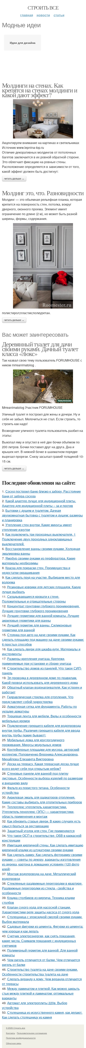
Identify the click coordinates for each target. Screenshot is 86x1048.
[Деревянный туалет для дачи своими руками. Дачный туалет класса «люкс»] (43, 386)
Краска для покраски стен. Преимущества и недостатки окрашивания (36, 570)
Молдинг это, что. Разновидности (42, 192)
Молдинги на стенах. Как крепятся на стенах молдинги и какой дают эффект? (39, 90)
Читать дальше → (14, 178)
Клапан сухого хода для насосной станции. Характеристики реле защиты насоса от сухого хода (40, 909)
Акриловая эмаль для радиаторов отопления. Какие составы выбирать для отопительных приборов (42, 799)
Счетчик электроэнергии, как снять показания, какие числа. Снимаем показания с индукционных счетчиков (39, 941)
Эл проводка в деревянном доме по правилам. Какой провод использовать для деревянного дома (40, 680)
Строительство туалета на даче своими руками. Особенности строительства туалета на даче (40, 971)
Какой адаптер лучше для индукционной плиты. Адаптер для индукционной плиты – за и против (39, 503)
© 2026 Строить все (15, 1027)
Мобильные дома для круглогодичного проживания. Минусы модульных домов (33, 742)
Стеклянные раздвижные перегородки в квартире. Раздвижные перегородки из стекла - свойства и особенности (42, 888)
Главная (26, 15)
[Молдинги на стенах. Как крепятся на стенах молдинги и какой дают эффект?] (43, 118)
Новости (43, 15)
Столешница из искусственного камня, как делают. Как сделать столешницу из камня (42, 1015)
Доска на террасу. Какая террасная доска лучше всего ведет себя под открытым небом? (40, 766)
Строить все (43, 7)
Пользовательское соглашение (32, 1033)
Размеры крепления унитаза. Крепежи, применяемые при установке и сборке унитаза (36, 661)
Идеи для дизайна (22, 43)
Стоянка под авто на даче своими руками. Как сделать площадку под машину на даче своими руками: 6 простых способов (43, 639)
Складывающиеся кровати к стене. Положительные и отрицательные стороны (34, 599)
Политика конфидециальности (21, 1037)
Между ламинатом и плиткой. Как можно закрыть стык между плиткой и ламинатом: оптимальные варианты (41, 993)
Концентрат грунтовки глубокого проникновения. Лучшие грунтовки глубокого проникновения (41, 608)
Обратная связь (13, 1043)
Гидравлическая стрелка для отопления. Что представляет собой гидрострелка (37, 699)
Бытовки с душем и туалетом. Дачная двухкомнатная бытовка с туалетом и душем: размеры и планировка (42, 515)
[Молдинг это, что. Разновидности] (43, 266)
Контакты (10, 1033)
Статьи (59, 15)
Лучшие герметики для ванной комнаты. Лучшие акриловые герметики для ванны (40, 618)
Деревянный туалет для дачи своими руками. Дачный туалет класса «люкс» (40, 349)
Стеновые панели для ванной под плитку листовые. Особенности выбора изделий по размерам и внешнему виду (42, 778)
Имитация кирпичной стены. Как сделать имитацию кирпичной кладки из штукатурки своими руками (42, 847)
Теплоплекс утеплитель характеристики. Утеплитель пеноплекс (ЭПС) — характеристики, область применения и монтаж (38, 812)
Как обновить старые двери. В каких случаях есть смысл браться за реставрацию (41, 823)
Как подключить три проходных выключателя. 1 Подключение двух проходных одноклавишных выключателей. (39, 539)
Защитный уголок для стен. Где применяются (41, 830)
